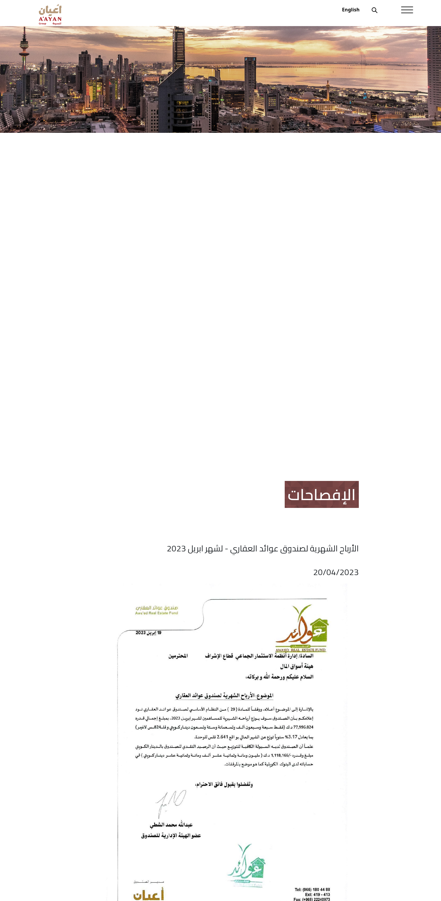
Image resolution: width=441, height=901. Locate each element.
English (351, 9)
